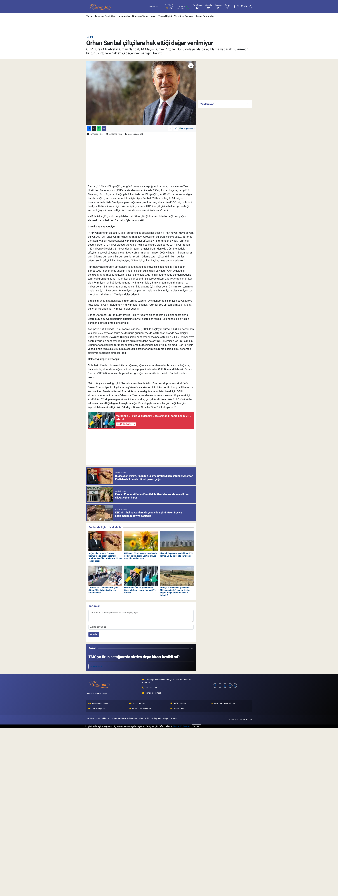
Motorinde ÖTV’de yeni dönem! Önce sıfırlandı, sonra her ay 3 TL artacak (140, 590)
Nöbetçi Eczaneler (100, 703)
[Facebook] (215, 685)
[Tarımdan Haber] (100, 7)
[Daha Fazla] (104, 128)
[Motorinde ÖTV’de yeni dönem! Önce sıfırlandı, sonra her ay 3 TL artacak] (141, 575)
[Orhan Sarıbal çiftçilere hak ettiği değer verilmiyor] (141, 93)
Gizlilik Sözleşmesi (153, 718)
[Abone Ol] (187, 128)
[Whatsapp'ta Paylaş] (99, 128)
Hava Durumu (139, 703)
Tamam (196, 726)
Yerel (153, 16)
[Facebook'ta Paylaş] (89, 128)
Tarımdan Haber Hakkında (97, 718)
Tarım (89, 16)
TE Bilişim (247, 719)
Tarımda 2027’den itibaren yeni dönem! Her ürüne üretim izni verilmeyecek (103, 590)
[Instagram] (225, 685)
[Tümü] (192, 648)
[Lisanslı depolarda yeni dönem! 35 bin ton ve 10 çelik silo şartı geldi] (177, 541)
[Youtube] (230, 685)
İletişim (173, 718)
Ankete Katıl (96, 666)
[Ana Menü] (250, 16)
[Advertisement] (225, 79)
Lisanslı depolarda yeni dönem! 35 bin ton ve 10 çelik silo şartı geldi (176, 554)
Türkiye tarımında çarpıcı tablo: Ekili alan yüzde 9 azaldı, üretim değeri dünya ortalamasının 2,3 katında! (175, 591)
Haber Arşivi (178, 708)
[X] (220, 685)
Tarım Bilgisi (165, 16)
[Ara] (251, 6)
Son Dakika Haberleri (141, 708)
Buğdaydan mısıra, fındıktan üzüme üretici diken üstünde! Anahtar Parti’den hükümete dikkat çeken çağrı (105, 557)
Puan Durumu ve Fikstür (224, 703)
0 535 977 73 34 (152, 687)
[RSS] (235, 685)
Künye (165, 718)
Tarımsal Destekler (105, 16)
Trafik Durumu (179, 703)
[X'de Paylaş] (94, 128)
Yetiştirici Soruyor (183, 16)
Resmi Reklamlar (205, 16)
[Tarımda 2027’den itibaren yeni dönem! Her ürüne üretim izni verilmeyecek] (105, 575)
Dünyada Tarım (140, 16)
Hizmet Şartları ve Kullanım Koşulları (127, 718)
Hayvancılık (124, 16)
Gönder (94, 634)
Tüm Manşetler (98, 708)
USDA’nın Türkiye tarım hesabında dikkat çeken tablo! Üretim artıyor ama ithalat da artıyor (140, 556)
